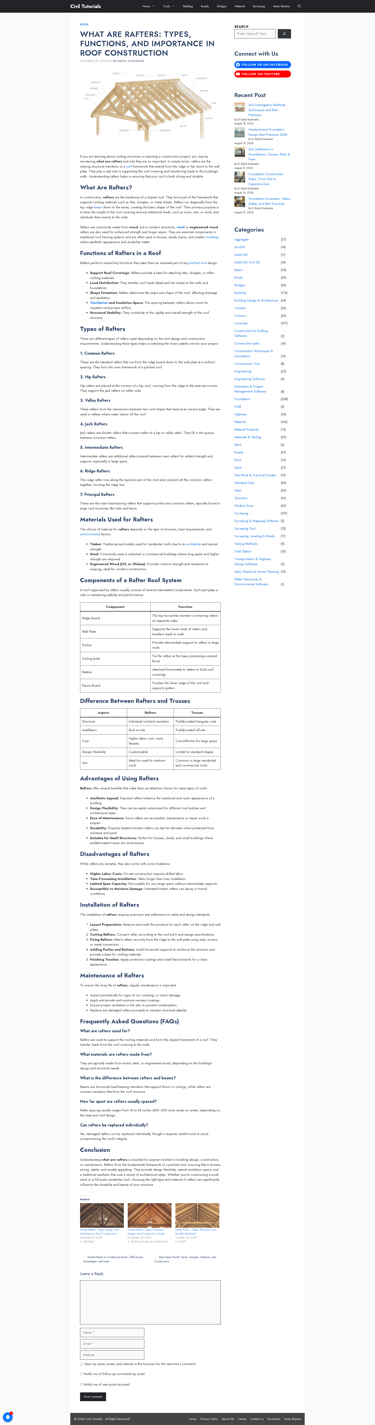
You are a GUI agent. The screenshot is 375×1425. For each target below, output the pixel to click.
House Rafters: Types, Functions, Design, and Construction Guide (146, 1232)
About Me (228, 1419)
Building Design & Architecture (256, 300)
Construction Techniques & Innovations (253, 353)
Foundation (242, 399)
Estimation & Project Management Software (250, 389)
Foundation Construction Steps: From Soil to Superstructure (265, 179)
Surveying (259, 6)
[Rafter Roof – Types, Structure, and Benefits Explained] (197, 1215)
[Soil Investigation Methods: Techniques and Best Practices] (239, 109)
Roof (84, 24)
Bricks (238, 277)
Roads (205, 6)
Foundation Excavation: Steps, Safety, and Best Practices (269, 201)
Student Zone (243, 505)
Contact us (256, 1419)
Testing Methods (245, 543)
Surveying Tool (244, 528)
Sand (238, 467)
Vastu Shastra (281, 6)
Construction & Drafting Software (251, 333)
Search (241, 26)
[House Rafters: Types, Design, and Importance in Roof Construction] (102, 1215)
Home (146, 6)
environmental (90, 534)
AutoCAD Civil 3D (247, 262)
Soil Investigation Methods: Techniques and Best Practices (267, 110)
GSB (237, 406)
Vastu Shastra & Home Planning (256, 571)
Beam (238, 270)
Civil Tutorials (85, 6)
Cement (240, 308)
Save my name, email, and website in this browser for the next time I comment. (140, 1364)
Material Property (246, 429)
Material (240, 6)
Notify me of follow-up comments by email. (115, 1373)
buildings (212, 237)
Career (242, 1419)
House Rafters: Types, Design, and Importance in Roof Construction (99, 1232)
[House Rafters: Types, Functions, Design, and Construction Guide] (149, 1215)
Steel (237, 490)
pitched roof (198, 263)
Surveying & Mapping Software (256, 520)
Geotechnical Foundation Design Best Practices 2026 (267, 132)
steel (181, 227)
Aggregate (241, 239)
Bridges (222, 6)
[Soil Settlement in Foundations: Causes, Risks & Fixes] (239, 153)
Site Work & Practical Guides (255, 475)
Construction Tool (247, 363)
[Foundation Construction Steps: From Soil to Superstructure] (239, 178)
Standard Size (244, 482)
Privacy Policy (209, 1419)
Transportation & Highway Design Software (252, 561)
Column (240, 315)
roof (129, 166)
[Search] (284, 33)
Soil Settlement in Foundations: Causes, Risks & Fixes (269, 154)
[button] (299, 6)
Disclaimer (273, 1419)
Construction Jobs (247, 343)
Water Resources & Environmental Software (251, 582)
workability (193, 544)
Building (188, 6)
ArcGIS (239, 247)
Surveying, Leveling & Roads (254, 536)
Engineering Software (249, 379)
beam (98, 207)
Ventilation (99, 302)
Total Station (243, 551)
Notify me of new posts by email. (107, 1384)
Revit (237, 444)
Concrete (241, 323)
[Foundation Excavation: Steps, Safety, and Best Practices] (239, 202)
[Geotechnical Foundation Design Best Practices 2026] (239, 133)
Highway (240, 414)
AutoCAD (241, 254)
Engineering (242, 371)
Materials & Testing (247, 437)
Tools (166, 6)
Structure (240, 498)
